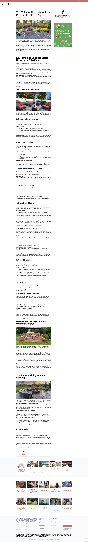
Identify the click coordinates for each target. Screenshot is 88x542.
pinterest (50, 17)
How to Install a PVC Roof (55, 468)
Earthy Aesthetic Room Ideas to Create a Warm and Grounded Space (32, 469)
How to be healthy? (44, 490)
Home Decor (41, 524)
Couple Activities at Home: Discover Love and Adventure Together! (67, 508)
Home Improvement (32, 505)
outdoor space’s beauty (38, 112)
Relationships (32, 489)
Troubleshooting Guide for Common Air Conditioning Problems (44, 508)
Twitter (46, 17)
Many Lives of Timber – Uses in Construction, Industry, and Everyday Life (67, 469)
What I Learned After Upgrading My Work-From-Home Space (21, 470)
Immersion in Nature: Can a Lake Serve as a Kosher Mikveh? (44, 469)
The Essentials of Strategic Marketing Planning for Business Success (21, 508)
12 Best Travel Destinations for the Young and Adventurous (67, 490)
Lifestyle (55, 489)
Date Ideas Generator (54, 521)
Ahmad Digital (51, 539)
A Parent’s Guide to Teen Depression (55, 507)
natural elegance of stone (25, 434)
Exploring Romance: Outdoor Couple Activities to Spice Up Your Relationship (32, 492)
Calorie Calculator (54, 518)
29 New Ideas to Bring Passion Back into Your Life (55, 491)
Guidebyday (59, 15)
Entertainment (41, 528)
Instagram (21, 529)
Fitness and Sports (42, 521)
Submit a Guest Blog (54, 525)
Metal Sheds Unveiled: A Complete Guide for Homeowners (32, 508)
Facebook (42, 17)
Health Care (21, 489)
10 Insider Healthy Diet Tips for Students (21, 491)
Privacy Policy (56, 539)
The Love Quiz (53, 519)
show (49, 53)
